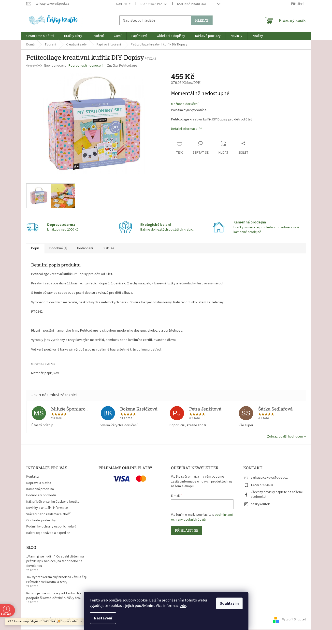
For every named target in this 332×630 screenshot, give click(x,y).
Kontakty (123, 4)
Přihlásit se (186, 530)
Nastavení (103, 618)
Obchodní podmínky (41, 520)
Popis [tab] (35, 248)
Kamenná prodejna (191, 4)
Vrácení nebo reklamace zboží (48, 514)
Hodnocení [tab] (85, 248)
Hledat (202, 20)
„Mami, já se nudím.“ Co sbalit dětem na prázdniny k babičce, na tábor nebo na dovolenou (55, 561)
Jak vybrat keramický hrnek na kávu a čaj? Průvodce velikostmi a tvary (56, 579)
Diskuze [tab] (108, 248)
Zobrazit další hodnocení (285, 436)
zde (183, 605)
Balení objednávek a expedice (48, 532)
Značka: (122, 65)
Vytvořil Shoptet (294, 619)
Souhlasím (229, 603)
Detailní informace (184, 128)
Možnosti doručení (184, 104)
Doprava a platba (154, 4)
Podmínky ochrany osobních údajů (51, 526)
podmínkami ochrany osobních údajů (202, 517)
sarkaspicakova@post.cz (269, 477)
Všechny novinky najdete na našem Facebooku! (277, 494)
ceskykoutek (260, 504)
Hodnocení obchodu (41, 495)
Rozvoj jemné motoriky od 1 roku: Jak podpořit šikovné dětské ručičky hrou (54, 596)
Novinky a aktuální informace (47, 507)
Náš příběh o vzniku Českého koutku (52, 501)
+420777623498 (262, 485)
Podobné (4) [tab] (58, 248)
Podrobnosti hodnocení (86, 65)
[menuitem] (40, 36)
